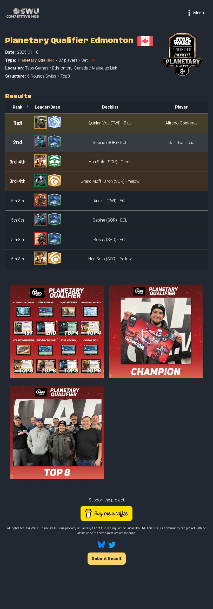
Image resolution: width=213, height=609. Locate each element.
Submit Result (107, 558)
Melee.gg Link (104, 68)
